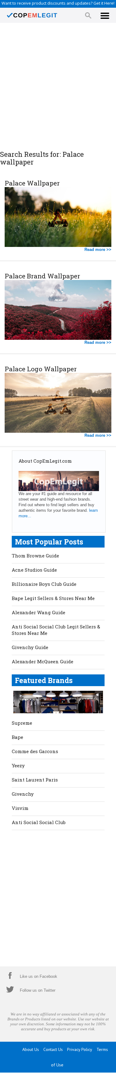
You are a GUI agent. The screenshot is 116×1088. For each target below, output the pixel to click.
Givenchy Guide (30, 647)
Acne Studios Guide (34, 570)
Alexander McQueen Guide (42, 661)
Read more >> (97, 249)
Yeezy (18, 765)
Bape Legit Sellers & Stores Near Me (53, 598)
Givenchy (23, 794)
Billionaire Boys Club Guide (44, 584)
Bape (17, 737)
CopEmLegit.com (65, 1080)
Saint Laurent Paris (35, 780)
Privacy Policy (79, 1049)
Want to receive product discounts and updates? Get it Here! (58, 3)
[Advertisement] (58, 87)
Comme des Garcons (35, 751)
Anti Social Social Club (39, 822)
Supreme (22, 723)
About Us (30, 1049)
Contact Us (53, 1049)
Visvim (20, 808)
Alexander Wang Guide (38, 612)
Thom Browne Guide (35, 555)
